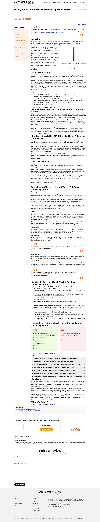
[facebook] (49, 506)
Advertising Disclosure (81, 9)
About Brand (18, 34)
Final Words (18, 60)
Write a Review (82, 24)
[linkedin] (56, 506)
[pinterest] (54, 506)
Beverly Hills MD (35, 75)
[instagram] (51, 506)
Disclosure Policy (36, 510)
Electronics (47, 2)
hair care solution (53, 397)
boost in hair (76, 130)
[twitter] (58, 506)
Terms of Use (35, 503)
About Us (17, 505)
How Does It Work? (20, 40)
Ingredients (18, 47)
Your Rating (16, 463)
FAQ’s (16, 57)
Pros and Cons (19, 53)
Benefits (17, 50)
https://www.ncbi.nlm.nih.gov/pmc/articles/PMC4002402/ (33, 413)
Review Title (16, 456)
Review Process (67, 2)
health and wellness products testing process (52, 32)
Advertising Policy (36, 498)
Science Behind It (20, 44)
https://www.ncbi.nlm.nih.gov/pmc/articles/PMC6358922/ (30, 411)
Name (15, 465)
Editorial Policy (36, 508)
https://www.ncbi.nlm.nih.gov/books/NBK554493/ (26, 409)
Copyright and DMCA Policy (38, 501)
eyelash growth (50, 231)
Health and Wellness (57, 2)
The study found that (36, 205)
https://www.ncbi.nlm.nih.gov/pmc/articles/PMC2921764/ (30, 410)
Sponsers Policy (36, 505)
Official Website (51, 107)
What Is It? (18, 37)
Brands (75, 2)
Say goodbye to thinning (73, 155)
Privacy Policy (35, 512)
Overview (17, 31)
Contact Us (81, 2)
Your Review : (17, 472)
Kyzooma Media (75, 518)
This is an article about (37, 221)
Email (52, 465)
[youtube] (60, 506)
